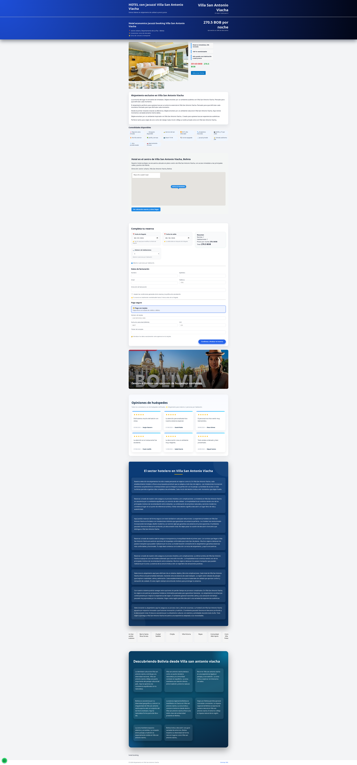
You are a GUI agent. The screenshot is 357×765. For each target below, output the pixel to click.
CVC (180, 322)
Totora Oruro (160, 634)
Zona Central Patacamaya (132, 635)
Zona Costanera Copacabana (146, 636)
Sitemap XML (224, 762)
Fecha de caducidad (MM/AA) (140, 322)
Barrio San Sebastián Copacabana (174, 636)
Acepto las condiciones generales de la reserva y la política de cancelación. (157, 294)
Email (133, 280)
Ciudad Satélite (202, 635)
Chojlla (216, 634)
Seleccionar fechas (198, 73)
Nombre (133, 273)
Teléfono (182, 280)
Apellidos (182, 273)
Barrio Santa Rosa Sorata (188, 635)
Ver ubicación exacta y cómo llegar (146, 209)
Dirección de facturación (139, 287)
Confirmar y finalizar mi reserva (212, 341)
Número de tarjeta (137, 315)
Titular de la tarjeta (137, 329)
